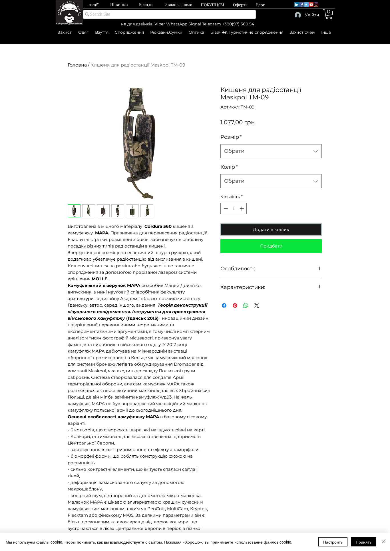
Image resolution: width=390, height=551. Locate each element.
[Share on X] (256, 305)
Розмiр (231, 137)
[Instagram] (316, 4)
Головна (77, 65)
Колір (229, 167)
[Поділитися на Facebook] (224, 305)
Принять (363, 542)
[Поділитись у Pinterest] (235, 305)
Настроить (333, 542)
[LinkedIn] (296, 4)
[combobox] (271, 151)
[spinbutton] (233, 208)
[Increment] (242, 208)
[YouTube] (311, 4)
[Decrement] (225, 208)
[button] (329, 14)
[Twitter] (306, 4)
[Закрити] (383, 541)
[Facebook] (301, 4)
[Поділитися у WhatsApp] (245, 305)
